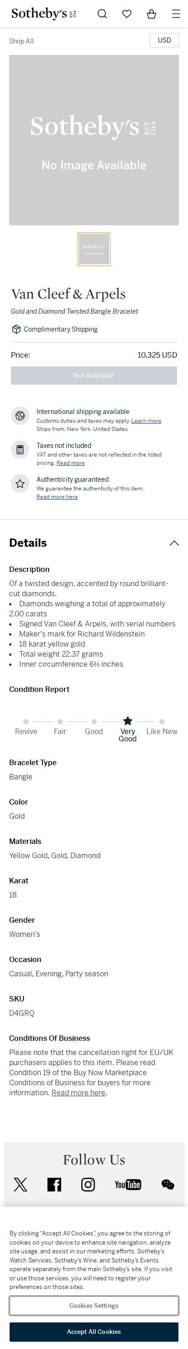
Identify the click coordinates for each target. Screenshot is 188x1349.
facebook (54, 1184)
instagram (88, 1184)
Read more (71, 463)
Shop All (21, 41)
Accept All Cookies (94, 1332)
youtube (128, 1184)
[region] (94, 1278)
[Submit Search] (102, 13)
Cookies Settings (94, 1306)
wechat (168, 1184)
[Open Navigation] (176, 14)
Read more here (78, 1093)
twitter (20, 1185)
